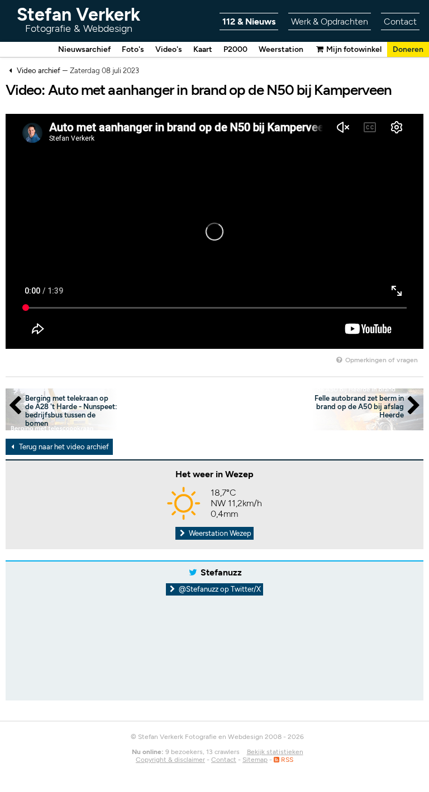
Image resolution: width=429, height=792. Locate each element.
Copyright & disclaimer (170, 760)
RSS (286, 760)
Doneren (408, 49)
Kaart (202, 49)
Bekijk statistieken (275, 752)
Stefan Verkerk (78, 19)
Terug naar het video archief (63, 447)
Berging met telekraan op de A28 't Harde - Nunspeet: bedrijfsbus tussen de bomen (71, 411)
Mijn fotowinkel (353, 49)
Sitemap (255, 760)
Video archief (38, 70)
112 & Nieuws (248, 21)
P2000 (235, 49)
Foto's (133, 49)
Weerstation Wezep (219, 533)
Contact (400, 21)
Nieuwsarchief (84, 49)
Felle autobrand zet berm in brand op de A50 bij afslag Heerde (359, 406)
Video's (168, 49)
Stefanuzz (221, 572)
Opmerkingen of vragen (381, 360)
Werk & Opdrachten (329, 21)
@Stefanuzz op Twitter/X (219, 589)
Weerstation (281, 49)
